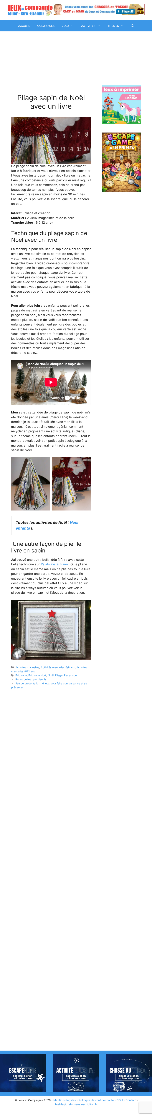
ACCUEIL (24, 26)
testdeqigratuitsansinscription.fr (76, 1104)
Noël (51, 675)
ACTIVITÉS (88, 26)
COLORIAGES (46, 26)
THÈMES (113, 26)
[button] (132, 25)
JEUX (65, 26)
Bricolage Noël (37, 675)
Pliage (58, 675)
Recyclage (70, 675)
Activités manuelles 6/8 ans (58, 667)
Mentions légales (64, 1100)
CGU (120, 1100)
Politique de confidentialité (96, 1100)
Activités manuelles (27, 667)
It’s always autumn (54, 564)
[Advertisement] (51, 66)
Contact (130, 1100)
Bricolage (21, 675)
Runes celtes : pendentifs (31, 679)
